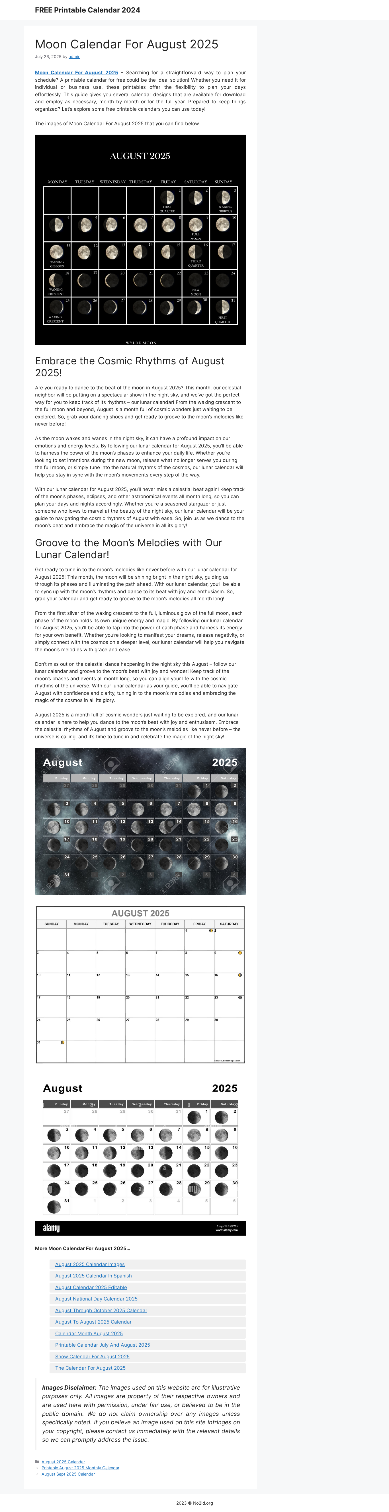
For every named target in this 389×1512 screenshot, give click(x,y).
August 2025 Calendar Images (90, 1264)
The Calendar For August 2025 (90, 1368)
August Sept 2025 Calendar (68, 1474)
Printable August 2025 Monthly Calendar (80, 1467)
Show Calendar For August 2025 (92, 1356)
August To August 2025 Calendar (93, 1322)
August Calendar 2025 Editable (91, 1287)
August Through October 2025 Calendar (101, 1310)
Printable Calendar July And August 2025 (102, 1345)
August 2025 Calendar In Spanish (93, 1276)
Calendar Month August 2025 (89, 1333)
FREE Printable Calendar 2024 (87, 10)
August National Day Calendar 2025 (96, 1299)
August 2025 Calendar (63, 1461)
